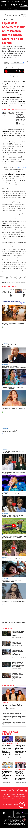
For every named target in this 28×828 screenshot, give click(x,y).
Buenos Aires (20, 794)
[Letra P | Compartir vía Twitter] (11, 277)
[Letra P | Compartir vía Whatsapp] (7, 277)
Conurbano (17, 15)
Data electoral (12, 9)
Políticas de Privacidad (22, 825)
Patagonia (15, 798)
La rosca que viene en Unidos (12, 705)
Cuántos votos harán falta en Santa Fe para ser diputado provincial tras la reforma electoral (14, 718)
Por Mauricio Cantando (6, 62)
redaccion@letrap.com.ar (19, 823)
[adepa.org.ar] (18, 813)
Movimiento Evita (20, 167)
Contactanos (3, 790)
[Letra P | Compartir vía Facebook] (16, 277)
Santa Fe (9, 796)
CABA (4, 796)
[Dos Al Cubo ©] (7, 813)
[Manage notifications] (24, 819)
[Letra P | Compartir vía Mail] (24, 277)
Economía (13, 794)
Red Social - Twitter (9, 790)
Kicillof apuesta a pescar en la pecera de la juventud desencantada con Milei (14, 723)
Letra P (5, 15)
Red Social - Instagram (17, 790)
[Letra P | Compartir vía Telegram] (20, 277)
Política (10, 15)
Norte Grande (7, 798)
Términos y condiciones (13, 824)
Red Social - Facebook (13, 790)
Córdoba (22, 796)
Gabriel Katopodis (10, 282)
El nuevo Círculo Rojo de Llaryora (12, 713)
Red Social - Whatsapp (26, 790)
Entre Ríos (16, 796)
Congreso (22, 798)
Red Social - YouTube (22, 790)
